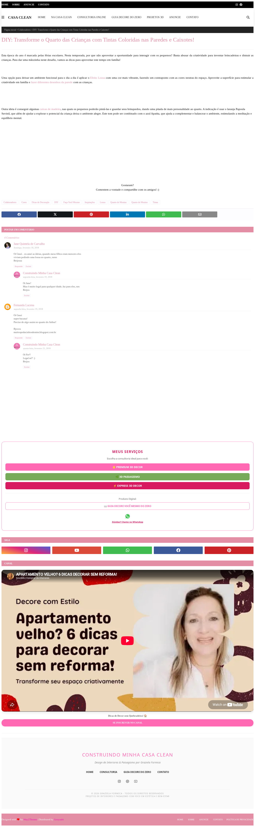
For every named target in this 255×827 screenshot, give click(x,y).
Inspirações (90, 202)
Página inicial (10, 30)
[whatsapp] (127, 550)
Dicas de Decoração (40, 202)
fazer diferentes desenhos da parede (52, 82)
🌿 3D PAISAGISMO (127, 475)
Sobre (16, 4)
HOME (89, 772)
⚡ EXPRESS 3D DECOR (127, 484)
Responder (19, 266)
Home (4, 4)
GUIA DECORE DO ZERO (137, 772)
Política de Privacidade (240, 819)
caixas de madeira (50, 109)
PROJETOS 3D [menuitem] (155, 17)
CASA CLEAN (19, 17)
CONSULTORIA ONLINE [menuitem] (91, 17)
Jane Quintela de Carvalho (29, 243)
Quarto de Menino (139, 202)
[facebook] (241, 4)
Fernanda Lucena (24, 305)
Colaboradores (24, 30)
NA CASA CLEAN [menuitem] (61, 17)
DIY (56, 202)
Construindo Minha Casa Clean (41, 273)
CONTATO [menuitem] (192, 17)
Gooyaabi (59, 819)
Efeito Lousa (97, 77)
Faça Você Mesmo (71, 202)
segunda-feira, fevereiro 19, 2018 (37, 277)
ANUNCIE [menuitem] (175, 17)
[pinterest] (229, 550)
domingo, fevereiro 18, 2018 (26, 248)
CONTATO (163, 772)
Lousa (102, 202)
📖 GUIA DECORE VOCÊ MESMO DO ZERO (127, 506)
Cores (24, 202)
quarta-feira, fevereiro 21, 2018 (37, 348)
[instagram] (237, 4)
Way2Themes (30, 819)
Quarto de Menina (118, 202)
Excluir (28, 266)
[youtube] (76, 550)
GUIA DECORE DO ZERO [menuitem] (126, 17)
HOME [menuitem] (42, 17)
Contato (43, 4)
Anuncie (29, 4)
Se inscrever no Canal (127, 722)
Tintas (155, 202)
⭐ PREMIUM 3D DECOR (127, 466)
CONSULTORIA (108, 772)
